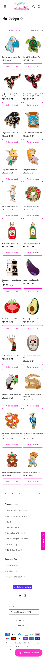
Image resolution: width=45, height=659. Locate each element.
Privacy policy (32, 646)
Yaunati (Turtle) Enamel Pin (31, 57)
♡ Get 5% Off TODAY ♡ (16, 510)
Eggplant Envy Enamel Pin (31, 280)
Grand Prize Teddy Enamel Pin (11, 472)
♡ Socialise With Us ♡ (15, 533)
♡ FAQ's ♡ (10, 522)
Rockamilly (16, 643)
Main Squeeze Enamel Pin (10, 243)
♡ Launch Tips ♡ (13, 544)
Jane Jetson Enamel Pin (30, 169)
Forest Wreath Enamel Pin (31, 206)
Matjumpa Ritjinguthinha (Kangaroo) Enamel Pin (10, 95)
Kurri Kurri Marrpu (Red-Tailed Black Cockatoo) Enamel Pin (33, 95)
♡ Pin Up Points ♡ (13, 527)
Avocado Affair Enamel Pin (31, 319)
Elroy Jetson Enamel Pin (9, 169)
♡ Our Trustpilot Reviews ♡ (18, 538)
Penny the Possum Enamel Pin (11, 394)
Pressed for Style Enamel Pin (32, 243)
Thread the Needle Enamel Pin (32, 133)
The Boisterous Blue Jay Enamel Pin (33, 434)
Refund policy (19, 646)
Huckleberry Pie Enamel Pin (31, 472)
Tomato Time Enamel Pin (10, 319)
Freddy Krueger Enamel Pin (10, 356)
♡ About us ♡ (11, 565)
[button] (5, 6)
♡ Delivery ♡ (11, 571)
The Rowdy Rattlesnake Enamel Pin (12, 434)
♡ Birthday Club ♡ (13, 550)
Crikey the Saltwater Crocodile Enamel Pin (32, 395)
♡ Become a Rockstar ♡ (16, 516)
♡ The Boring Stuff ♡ (15, 577)
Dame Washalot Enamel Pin (11, 57)
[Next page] (39, 493)
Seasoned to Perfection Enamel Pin (11, 281)
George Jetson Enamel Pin (10, 206)
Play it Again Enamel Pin (10, 133)
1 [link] (5, 493)
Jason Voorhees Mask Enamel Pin (32, 357)
